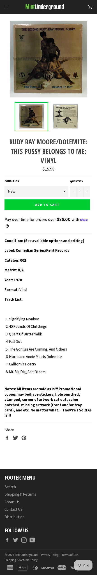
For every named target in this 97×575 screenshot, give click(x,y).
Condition (12, 181)
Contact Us (13, 509)
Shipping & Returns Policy (21, 560)
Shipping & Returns (20, 494)
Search (10, 486)
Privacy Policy (49, 555)
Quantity (76, 181)
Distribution (14, 516)
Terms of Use (70, 555)
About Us (12, 501)
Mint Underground (26, 555)
